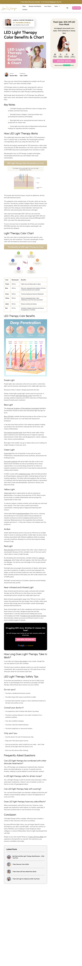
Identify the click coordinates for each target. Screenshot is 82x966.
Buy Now (76, 8)
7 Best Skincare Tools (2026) (20, 864)
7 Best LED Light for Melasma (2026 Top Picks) (26, 879)
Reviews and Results (35, 6)
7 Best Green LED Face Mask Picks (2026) (24, 871)
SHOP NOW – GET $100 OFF (25, 639)
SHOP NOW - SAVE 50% (64, 61)
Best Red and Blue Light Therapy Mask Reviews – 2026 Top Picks (28, 857)
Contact (24, 9)
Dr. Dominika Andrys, (22, 22)
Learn (56, 6)
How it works (47, 6)
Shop (24, 6)
